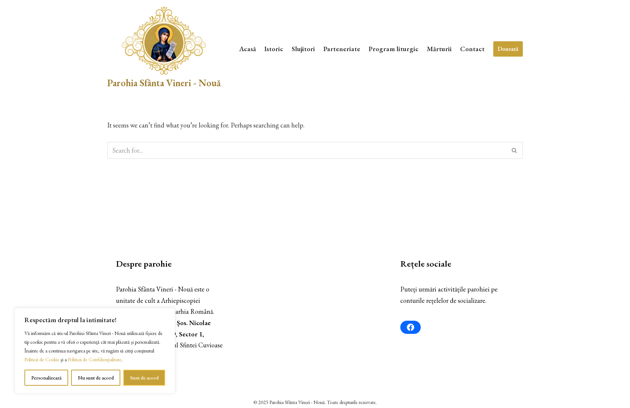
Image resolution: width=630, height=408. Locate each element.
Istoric (273, 48)
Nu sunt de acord (96, 377)
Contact (472, 48)
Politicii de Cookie (41, 359)
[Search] (514, 150)
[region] (95, 350)
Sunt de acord (144, 377)
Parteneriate (341, 48)
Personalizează (46, 377)
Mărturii (439, 48)
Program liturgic (394, 48)
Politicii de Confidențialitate (94, 359)
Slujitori (303, 48)
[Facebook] (410, 327)
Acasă (247, 48)
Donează (508, 49)
